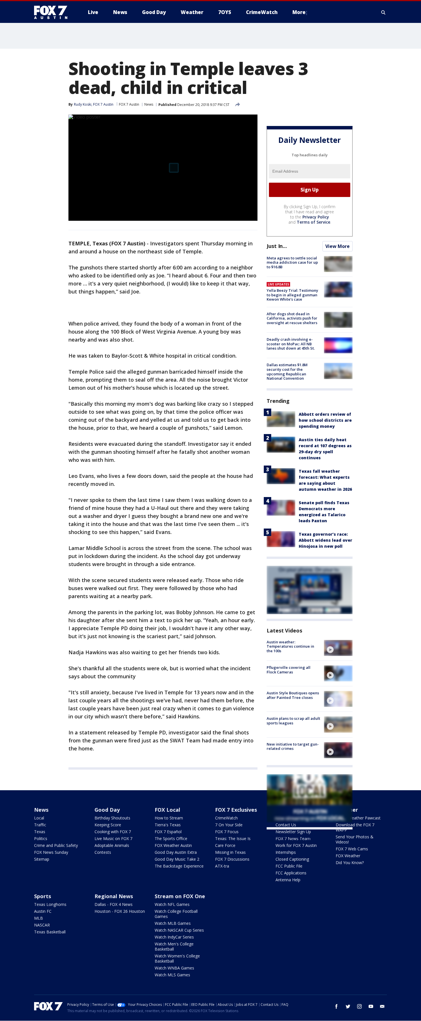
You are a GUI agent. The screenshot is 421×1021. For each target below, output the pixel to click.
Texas (39, 831)
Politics (40, 838)
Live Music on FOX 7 (113, 838)
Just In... (277, 246)
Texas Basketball (50, 932)
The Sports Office (171, 838)
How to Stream (169, 818)
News (148, 104)
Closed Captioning (292, 859)
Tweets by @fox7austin (292, 836)
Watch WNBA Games (174, 968)
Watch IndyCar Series (174, 937)
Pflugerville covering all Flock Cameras (288, 670)
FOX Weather (348, 855)
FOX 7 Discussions (232, 859)
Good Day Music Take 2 (177, 859)
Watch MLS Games (172, 974)
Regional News (114, 896)
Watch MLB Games (173, 923)
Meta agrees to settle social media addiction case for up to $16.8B (292, 262)
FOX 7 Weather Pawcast (358, 818)
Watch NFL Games (172, 904)
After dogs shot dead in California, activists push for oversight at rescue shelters (292, 318)
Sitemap (41, 859)
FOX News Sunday (51, 852)
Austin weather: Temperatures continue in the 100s (290, 646)
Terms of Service (313, 222)
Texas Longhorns (50, 904)
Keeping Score (108, 824)
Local (39, 818)
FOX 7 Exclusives (236, 809)
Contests (103, 852)
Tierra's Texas (168, 824)
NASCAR (42, 925)
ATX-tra (222, 866)
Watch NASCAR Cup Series (179, 930)
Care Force (225, 845)
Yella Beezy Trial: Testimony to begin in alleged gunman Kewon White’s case (292, 295)
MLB (38, 918)
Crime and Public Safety (56, 845)
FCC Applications (291, 873)
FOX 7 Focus (227, 831)
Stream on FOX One (180, 896)
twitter (348, 1006)
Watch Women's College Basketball (177, 958)
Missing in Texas (230, 852)
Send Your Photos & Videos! (354, 839)
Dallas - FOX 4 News (114, 904)
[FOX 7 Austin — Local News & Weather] (53, 12)
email (382, 1006)
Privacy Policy (315, 217)
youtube (370, 1006)
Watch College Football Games (176, 913)
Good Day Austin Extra (176, 852)
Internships (286, 852)
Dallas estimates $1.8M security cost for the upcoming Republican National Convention (287, 371)
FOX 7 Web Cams (352, 849)
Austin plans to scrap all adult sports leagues (293, 721)
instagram (359, 1006)
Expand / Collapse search (383, 12)
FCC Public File (289, 866)
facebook (336, 1006)
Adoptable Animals (112, 845)
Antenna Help (288, 879)
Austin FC (43, 911)
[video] (338, 648)
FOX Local (167, 809)
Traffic (40, 824)
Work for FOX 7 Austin (296, 845)
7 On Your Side (229, 824)
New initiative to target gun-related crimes (293, 746)
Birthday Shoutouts (112, 818)
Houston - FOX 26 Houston (120, 911)
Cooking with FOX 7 (113, 831)
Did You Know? (350, 862)
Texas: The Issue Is (233, 838)
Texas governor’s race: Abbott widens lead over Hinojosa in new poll (325, 540)
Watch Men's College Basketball (174, 946)
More (299, 12)
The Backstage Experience (179, 866)
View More (337, 246)
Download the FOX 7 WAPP (355, 827)
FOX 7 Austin (129, 104)
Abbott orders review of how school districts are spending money (325, 420)
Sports (42, 896)
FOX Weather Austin (173, 845)
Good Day (107, 809)
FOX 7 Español (168, 831)
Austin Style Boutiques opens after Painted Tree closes (293, 695)
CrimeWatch (226, 818)
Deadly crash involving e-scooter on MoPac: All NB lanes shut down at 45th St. (291, 344)
